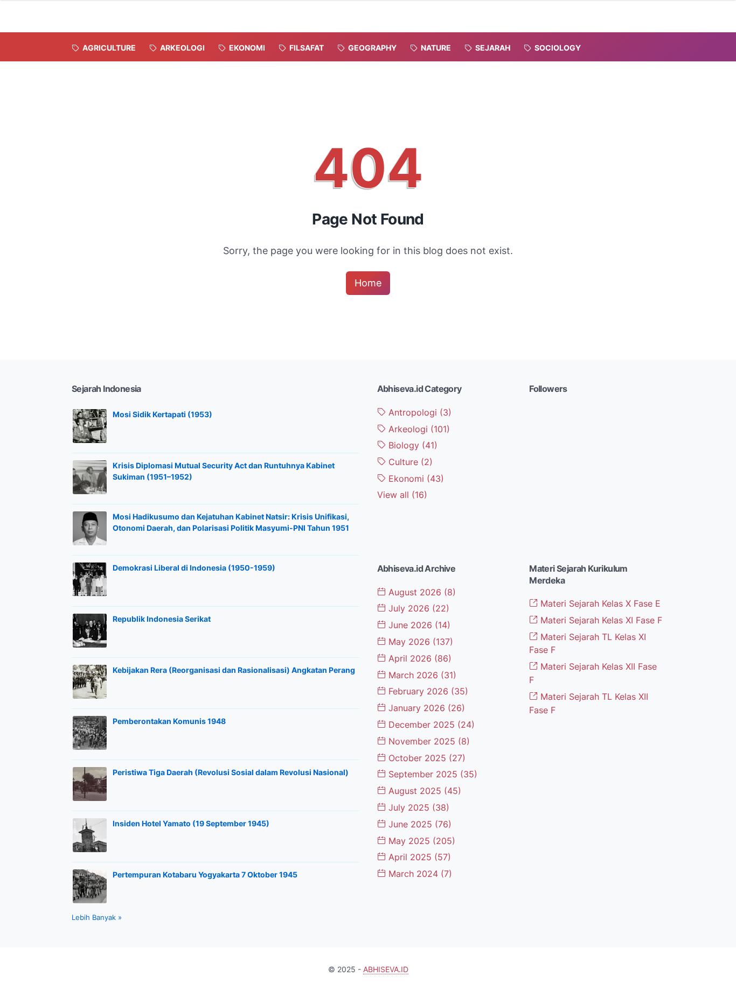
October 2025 (426, 758)
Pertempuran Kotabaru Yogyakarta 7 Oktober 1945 (205, 874)
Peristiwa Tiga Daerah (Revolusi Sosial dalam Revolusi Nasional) (231, 772)
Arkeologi (418, 429)
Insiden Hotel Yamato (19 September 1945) (191, 823)
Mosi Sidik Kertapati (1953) (162, 414)
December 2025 (430, 724)
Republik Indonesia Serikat (162, 618)
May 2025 (420, 840)
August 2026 (421, 592)
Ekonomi (415, 478)
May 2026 (419, 641)
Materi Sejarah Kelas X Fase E (599, 603)
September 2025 (431, 774)
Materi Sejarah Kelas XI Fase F (600, 620)
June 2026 (418, 625)
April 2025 (418, 857)
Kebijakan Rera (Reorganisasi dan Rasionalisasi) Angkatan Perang (234, 669)
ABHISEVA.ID (385, 969)
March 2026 (421, 675)
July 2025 (417, 807)
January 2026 (425, 707)
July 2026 (417, 608)
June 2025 (419, 824)
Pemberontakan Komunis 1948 (169, 721)
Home (368, 283)
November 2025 (428, 741)
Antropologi (419, 412)
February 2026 (427, 691)
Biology (412, 445)
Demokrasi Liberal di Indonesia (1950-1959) (194, 567)
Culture (409, 461)
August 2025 (423, 790)
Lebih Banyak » (97, 917)
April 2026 (419, 658)
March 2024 (419, 873)
